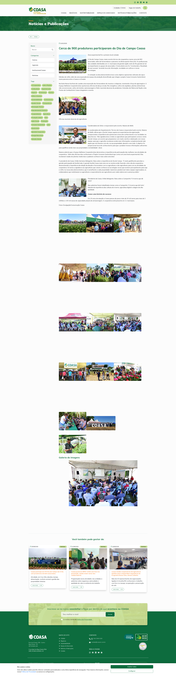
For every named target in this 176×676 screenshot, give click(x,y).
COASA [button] (63, 13)
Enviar (110, 614)
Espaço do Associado (67, 646)
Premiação (44, 121)
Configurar (131, 671)
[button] (145, 8)
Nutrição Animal (36, 139)
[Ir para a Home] (37, 10)
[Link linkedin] (141, 2)
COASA (63, 638)
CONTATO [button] (143, 13)
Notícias (35, 75)
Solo (46, 117)
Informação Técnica (37, 107)
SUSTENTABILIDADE (87, 13)
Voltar (36, 37)
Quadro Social (36, 103)
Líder (48, 125)
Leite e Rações (47, 85)
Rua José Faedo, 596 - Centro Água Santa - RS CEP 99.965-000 (37, 644)
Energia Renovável (37, 135)
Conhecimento (48, 99)
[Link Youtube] (143, 2)
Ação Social (35, 121)
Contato (63, 651)
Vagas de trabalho (135, 8)
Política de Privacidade (84, 619)
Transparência (47, 103)
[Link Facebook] (138, 2)
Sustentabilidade (37, 99)
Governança (42, 92)
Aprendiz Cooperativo (38, 132)
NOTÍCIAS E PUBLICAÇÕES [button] (127, 13)
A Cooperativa (36, 85)
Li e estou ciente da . (78, 619)
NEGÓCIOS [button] (73, 13)
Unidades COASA (120, 8)
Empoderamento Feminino (39, 110)
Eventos (51, 92)
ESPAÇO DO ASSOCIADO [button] (106, 13)
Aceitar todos (131, 667)
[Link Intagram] (135, 2)
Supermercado (46, 89)
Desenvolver (35, 128)
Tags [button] (32, 81)
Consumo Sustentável (38, 125)
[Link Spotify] (146, 2)
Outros (34, 60)
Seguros (34, 92)
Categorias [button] (35, 55)
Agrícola (35, 65)
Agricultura (46, 114)
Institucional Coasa (39, 70)
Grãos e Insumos (37, 96)
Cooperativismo (36, 114)
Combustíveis (35, 89)
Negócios (63, 641)
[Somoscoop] (129, 637)
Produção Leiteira (37, 117)
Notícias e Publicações (67, 648)
